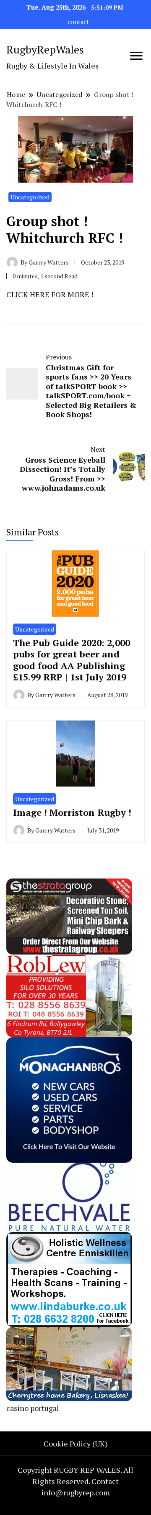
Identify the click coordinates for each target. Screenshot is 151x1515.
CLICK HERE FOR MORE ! (49, 294)
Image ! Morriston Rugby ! (72, 812)
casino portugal (32, 1408)
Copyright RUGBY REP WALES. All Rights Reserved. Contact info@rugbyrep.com (75, 1481)
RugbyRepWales (45, 49)
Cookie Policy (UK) (76, 1444)
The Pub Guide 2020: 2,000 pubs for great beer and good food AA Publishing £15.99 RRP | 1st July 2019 (71, 660)
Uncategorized (29, 197)
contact (78, 22)
